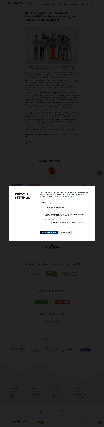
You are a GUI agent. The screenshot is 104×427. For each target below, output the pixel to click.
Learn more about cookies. (67, 196)
